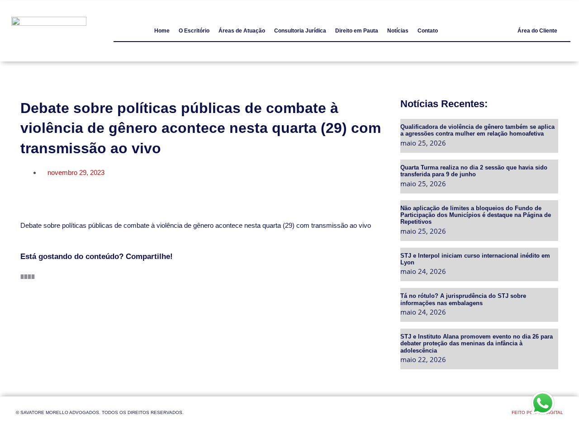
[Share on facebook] (22, 276)
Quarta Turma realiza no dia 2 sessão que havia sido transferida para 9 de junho (473, 170)
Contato (428, 31)
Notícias (397, 31)
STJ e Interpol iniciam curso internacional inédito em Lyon (475, 258)
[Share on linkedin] (29, 276)
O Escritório (194, 31)
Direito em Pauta (356, 31)
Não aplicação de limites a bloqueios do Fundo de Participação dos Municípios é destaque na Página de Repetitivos (475, 215)
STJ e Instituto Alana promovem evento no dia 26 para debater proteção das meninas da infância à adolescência (476, 343)
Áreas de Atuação (241, 31)
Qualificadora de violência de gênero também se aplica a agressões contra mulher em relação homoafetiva (477, 129)
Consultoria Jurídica (300, 31)
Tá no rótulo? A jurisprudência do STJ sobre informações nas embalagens (463, 299)
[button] (537, 31)
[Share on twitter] (26, 276)
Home (162, 31)
